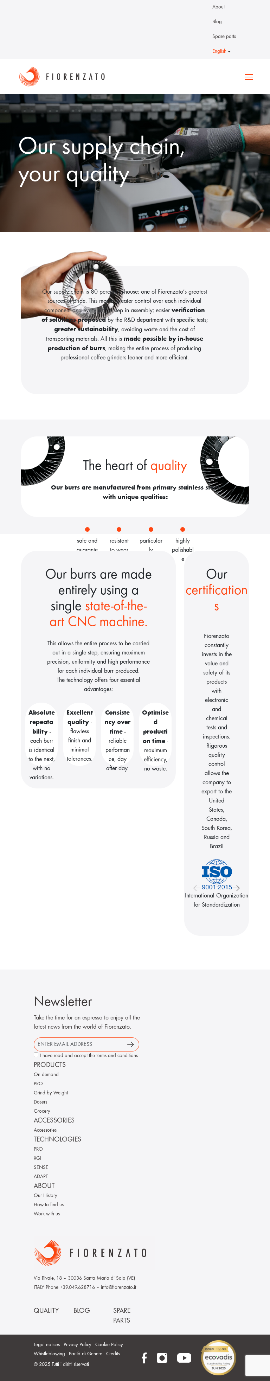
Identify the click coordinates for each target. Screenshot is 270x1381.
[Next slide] (236, 888)
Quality (46, 1311)
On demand (46, 1075)
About (218, 7)
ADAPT (41, 1176)
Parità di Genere (85, 1354)
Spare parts (224, 36)
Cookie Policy (109, 1345)
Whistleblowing (49, 1354)
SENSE (41, 1167)
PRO (38, 1084)
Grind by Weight (51, 1093)
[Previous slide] (197, 888)
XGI (37, 1158)
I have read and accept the (89, 1056)
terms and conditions (117, 1056)
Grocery (42, 1111)
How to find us (49, 1205)
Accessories (45, 1130)
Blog (217, 22)
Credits (113, 1354)
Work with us (47, 1214)
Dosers (40, 1102)
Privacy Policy (77, 1345)
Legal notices (47, 1345)
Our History (45, 1195)
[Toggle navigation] (248, 77)
